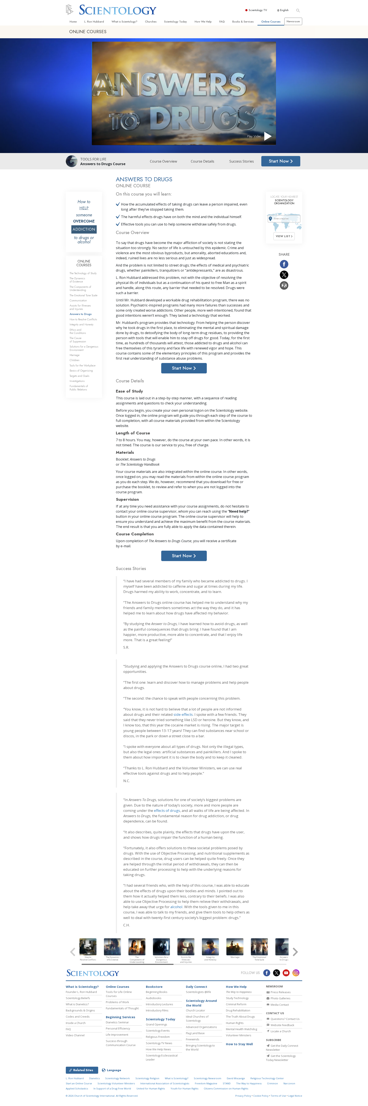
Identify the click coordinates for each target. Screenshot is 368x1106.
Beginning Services (120, 1017)
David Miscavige (236, 1078)
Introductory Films (157, 1010)
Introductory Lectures (159, 1004)
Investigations (77, 381)
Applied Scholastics (77, 1088)
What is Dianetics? (77, 1004)
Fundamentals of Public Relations (79, 387)
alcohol (176, 906)
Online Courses (270, 22)
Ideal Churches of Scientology (197, 1018)
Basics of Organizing (81, 371)
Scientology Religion (147, 1078)
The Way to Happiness (249, 1083)
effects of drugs (167, 810)
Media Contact (279, 1005)
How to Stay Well (239, 1044)
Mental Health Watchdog (241, 1029)
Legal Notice (295, 1095)
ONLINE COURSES (83, 263)
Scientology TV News (159, 1043)
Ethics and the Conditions (78, 331)
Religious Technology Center (267, 1078)
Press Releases (280, 992)
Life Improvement (117, 1035)
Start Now (279, 161)
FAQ (222, 22)
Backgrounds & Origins (80, 1010)
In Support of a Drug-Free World (112, 1088)
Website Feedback (282, 1025)
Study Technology (237, 998)
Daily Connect (196, 987)
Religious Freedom (158, 1037)
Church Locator (195, 1010)
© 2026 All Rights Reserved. (102, 1095)
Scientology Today (175, 22)
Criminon (272, 1083)
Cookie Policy (261, 1095)
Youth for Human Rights (184, 1088)
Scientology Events (158, 1030)
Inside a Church (76, 1023)
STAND (227, 1083)
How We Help (203, 22)
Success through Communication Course (121, 1043)
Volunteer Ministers (238, 1035)
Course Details (202, 161)
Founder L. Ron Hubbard (81, 992)
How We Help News (158, 1049)
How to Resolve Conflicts (83, 319)
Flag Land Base (195, 1033)
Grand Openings (156, 1024)
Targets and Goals (79, 376)
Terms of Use (278, 1095)
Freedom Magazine (206, 1083)
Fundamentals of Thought (122, 1008)
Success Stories (241, 161)
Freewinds (192, 1039)
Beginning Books (156, 992)
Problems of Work (117, 1002)
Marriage (74, 355)
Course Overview (163, 161)
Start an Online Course (79, 1083)
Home (73, 22)
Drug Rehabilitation (238, 1010)
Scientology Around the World (201, 1003)
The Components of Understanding (80, 288)
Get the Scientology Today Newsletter (281, 1058)
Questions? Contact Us (285, 1019)
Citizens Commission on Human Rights (226, 1088)
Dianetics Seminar (117, 1022)
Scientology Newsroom (207, 1078)
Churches (151, 22)
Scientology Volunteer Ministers (116, 1083)
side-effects (183, 714)
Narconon (289, 1083)
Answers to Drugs (81, 314)
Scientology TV (258, 10)
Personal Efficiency (118, 1028)
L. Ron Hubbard (94, 22)
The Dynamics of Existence (77, 280)
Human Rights (235, 1023)
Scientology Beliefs (78, 998)
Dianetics (94, 1078)
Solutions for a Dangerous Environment (84, 348)
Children (74, 360)
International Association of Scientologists (164, 1083)
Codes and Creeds (78, 1016)
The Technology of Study (83, 273)
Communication (78, 300)
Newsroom (293, 21)
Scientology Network (117, 1078)
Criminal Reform (236, 1004)
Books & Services (243, 22)
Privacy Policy (243, 1095)
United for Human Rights (151, 1088)
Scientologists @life (198, 992)
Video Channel (75, 1035)
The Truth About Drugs (240, 1016)
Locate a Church (280, 1031)
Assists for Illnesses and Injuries (80, 307)
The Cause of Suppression (78, 339)
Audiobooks (153, 998)
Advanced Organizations (201, 1027)
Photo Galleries (280, 998)
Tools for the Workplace (82, 365)
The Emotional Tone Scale (83, 295)
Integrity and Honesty (81, 324)
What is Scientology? (124, 22)
